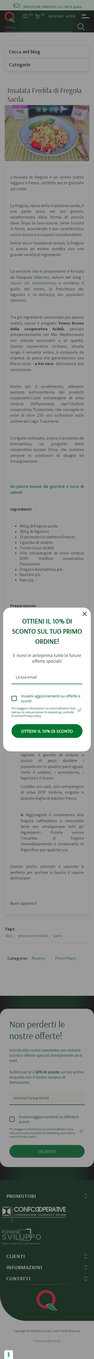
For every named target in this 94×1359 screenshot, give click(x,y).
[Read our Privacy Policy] (79, 709)
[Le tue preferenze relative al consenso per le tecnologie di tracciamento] (8, 1354)
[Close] (84, 614)
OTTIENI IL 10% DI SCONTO (47, 731)
